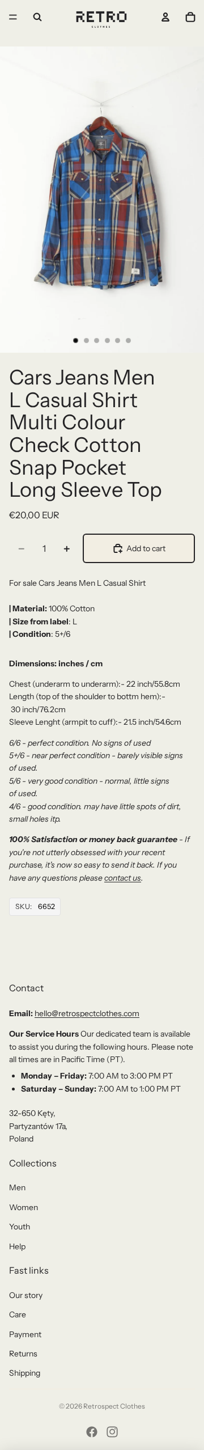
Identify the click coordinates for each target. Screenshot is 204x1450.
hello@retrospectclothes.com (87, 1013)
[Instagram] (112, 1432)
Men (17, 1187)
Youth (19, 1226)
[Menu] (13, 17)
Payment (25, 1334)
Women (23, 1207)
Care (17, 1314)
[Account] (165, 17)
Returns (23, 1353)
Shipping (24, 1373)
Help (17, 1246)
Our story (25, 1295)
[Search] (37, 17)
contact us (122, 878)
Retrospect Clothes (114, 1406)
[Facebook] (92, 1432)
